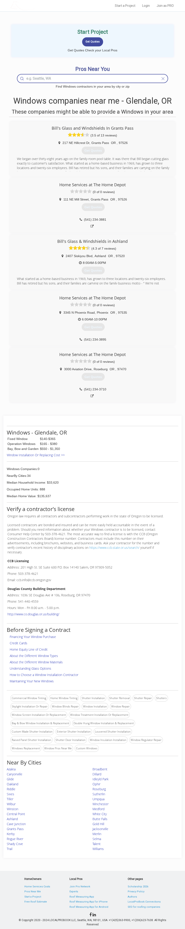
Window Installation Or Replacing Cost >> (36, 455)
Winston (12, 809)
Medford (98, 809)
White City (99, 814)
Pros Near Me (32, 891)
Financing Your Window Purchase (33, 637)
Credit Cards (18, 643)
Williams (98, 849)
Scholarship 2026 (138, 886)
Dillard (96, 774)
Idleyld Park (100, 779)
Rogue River (15, 839)
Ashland (12, 819)
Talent (96, 844)
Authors (132, 896)
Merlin (96, 834)
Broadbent (99, 769)
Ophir (96, 784)
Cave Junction (16, 824)
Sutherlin (98, 794)
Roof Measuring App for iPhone (88, 901)
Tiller (10, 799)
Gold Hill (98, 824)
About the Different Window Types (34, 656)
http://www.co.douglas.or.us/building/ (33, 614)
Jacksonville (100, 829)
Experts (73, 891)
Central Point (16, 814)
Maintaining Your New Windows (32, 681)
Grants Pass (15, 829)
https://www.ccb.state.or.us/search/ (114, 547)
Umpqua (98, 799)
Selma (96, 839)
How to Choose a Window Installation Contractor (44, 675)
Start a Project (125, 5)
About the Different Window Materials (36, 662)
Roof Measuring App (81, 896)
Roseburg (99, 789)
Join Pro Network (79, 886)
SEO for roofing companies (144, 906)
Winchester (100, 804)
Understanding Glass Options (30, 668)
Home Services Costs (37, 886)
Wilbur (11, 804)
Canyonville (14, 774)
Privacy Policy (136, 891)
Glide (10, 779)
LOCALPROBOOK (36, 5)
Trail (9, 849)
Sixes (10, 794)
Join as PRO (165, 5)
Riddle (11, 789)
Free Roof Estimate (35, 901)
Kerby (11, 834)
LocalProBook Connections (144, 901)
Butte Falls (99, 819)
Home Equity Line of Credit (29, 649)
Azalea (11, 769)
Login (146, 5)
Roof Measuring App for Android (88, 906)
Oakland (12, 784)
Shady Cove (15, 844)
